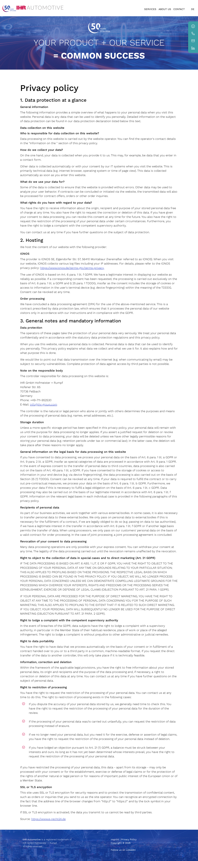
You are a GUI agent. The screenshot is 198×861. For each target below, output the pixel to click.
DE (192, 9)
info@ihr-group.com (43, 404)
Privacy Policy (129, 839)
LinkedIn (131, 850)
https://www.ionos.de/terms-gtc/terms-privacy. (72, 268)
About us (165, 9)
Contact (179, 9)
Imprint (115, 839)
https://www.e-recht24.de (48, 819)
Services (150, 9)
